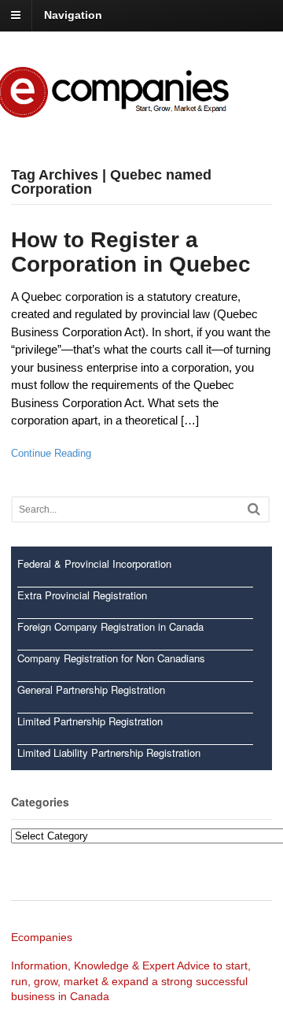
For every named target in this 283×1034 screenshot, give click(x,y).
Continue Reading (51, 453)
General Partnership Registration (91, 689)
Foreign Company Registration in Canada (110, 626)
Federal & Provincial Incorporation (94, 563)
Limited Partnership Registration (90, 720)
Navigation (73, 15)
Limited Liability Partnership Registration (108, 752)
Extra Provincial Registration (82, 594)
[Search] (254, 509)
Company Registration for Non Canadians (111, 657)
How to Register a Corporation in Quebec (131, 252)
